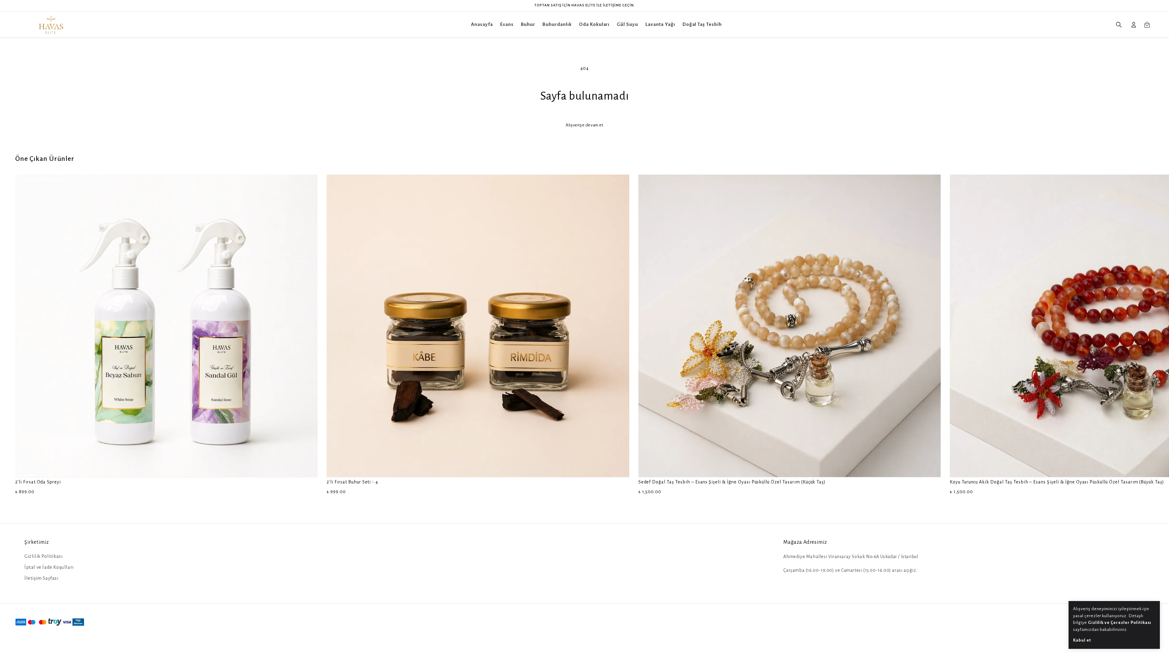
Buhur (528, 24)
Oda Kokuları (594, 24)
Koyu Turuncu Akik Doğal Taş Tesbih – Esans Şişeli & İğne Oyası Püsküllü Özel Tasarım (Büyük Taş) (1057, 481)
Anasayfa (482, 24)
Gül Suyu (627, 24)
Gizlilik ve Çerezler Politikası (1120, 622)
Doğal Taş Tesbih (702, 24)
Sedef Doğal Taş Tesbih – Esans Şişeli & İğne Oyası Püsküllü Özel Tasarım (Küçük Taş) (732, 481)
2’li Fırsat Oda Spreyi (38, 481)
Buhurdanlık (557, 24)
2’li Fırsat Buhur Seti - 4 (352, 481)
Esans (507, 24)
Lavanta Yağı (660, 24)
